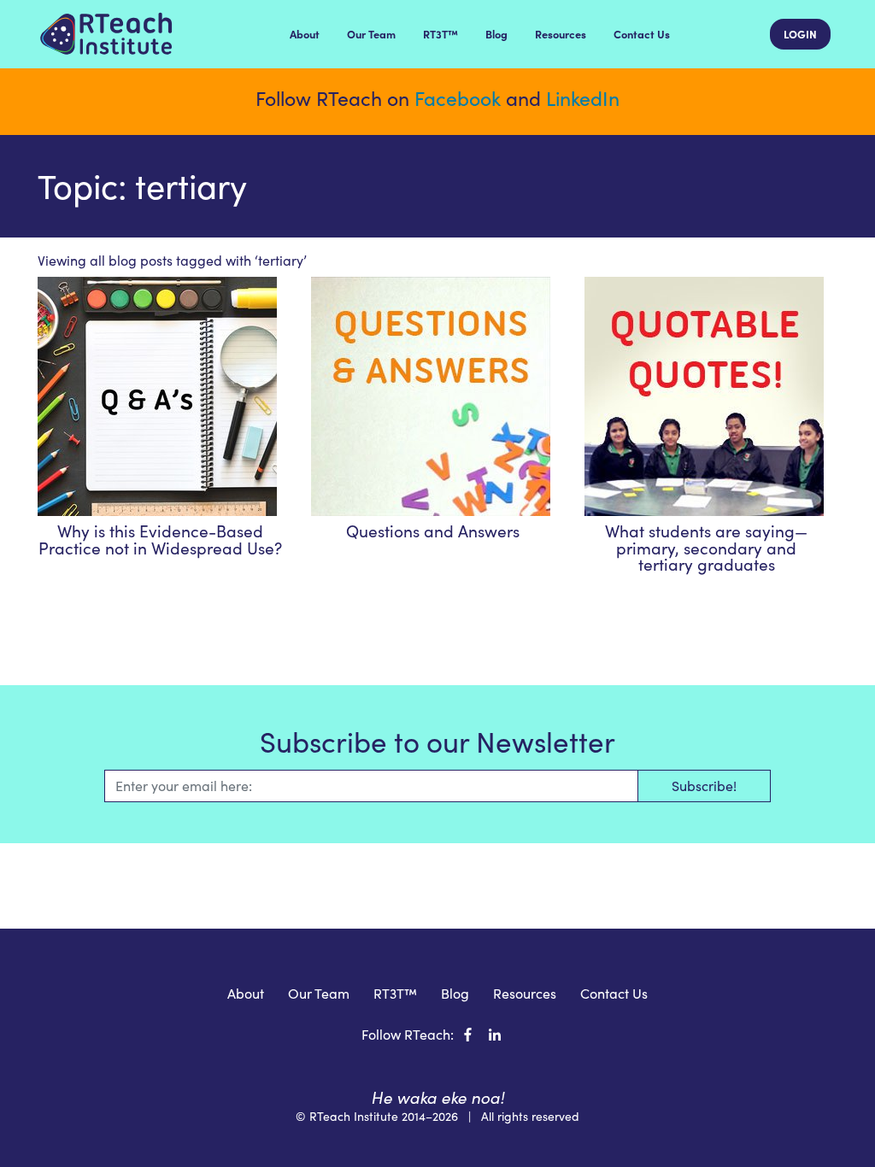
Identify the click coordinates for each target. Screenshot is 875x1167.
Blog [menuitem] (496, 33)
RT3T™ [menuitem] (440, 33)
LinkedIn (583, 98)
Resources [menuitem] (560, 33)
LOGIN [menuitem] (800, 33)
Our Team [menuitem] (371, 33)
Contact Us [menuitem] (642, 33)
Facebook (457, 98)
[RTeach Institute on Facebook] (468, 1034)
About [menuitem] (305, 33)
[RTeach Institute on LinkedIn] (495, 1034)
